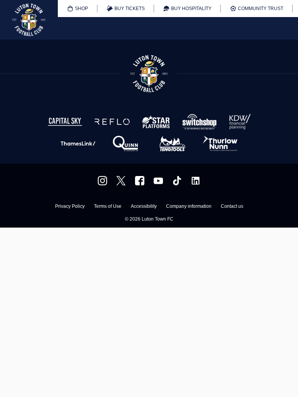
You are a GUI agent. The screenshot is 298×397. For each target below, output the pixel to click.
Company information (188, 206)
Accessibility (144, 206)
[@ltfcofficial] (177, 180)
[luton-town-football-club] (195, 180)
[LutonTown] (121, 180)
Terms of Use (107, 206)
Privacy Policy (70, 206)
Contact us (232, 206)
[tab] (77, 8)
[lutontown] (102, 180)
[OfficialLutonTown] (158, 180)
